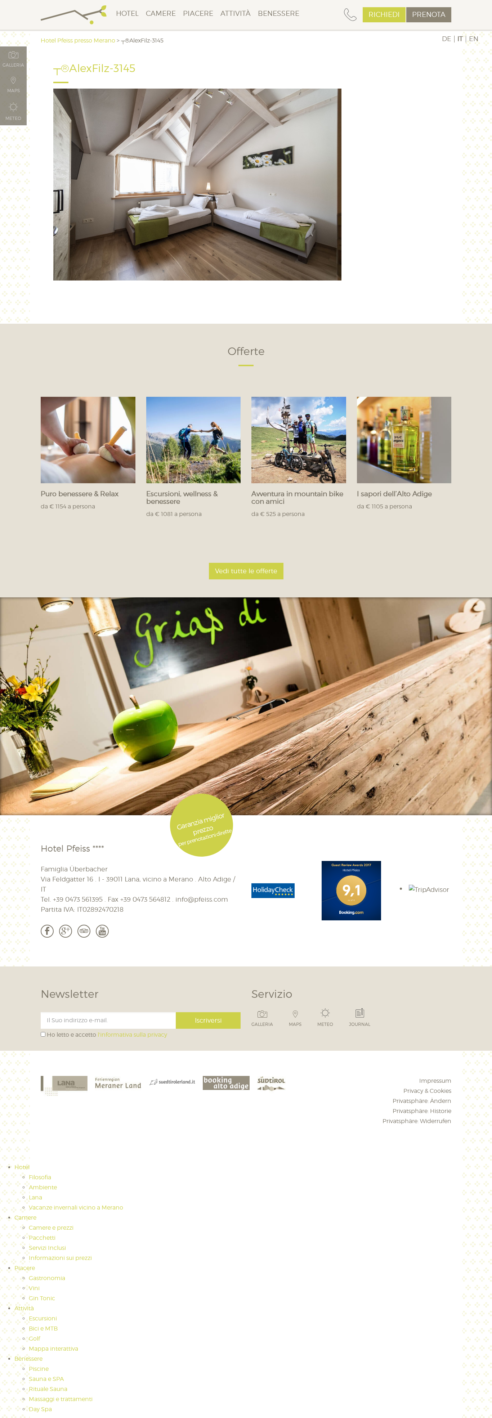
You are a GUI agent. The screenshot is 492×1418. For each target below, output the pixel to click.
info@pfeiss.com (201, 899)
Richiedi (384, 14)
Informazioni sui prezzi (60, 1258)
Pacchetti (42, 1237)
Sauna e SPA (46, 1379)
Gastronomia (47, 1278)
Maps (295, 1024)
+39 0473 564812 (145, 899)
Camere (161, 13)
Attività (235, 13)
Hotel (127, 13)
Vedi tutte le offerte (246, 571)
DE (446, 39)
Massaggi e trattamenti (61, 1399)
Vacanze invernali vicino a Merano (76, 1207)
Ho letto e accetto (106, 1034)
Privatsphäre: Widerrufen (417, 1121)
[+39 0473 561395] (350, 15)
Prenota (429, 14)
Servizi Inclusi (47, 1247)
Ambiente (43, 1187)
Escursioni (43, 1318)
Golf (34, 1338)
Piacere (198, 13)
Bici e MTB (43, 1328)
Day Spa (40, 1409)
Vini (34, 1288)
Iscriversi (208, 1020)
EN (473, 39)
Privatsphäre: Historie (422, 1111)
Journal (359, 1024)
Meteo (325, 1024)
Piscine (39, 1368)
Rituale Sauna (48, 1389)
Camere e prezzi (51, 1227)
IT (460, 39)
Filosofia (40, 1177)
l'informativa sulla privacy (132, 1034)
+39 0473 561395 (78, 899)
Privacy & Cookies (427, 1090)
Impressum (435, 1080)
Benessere (278, 13)
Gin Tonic (42, 1298)
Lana (35, 1197)
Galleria (262, 1024)
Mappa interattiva (53, 1348)
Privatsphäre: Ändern (422, 1101)
